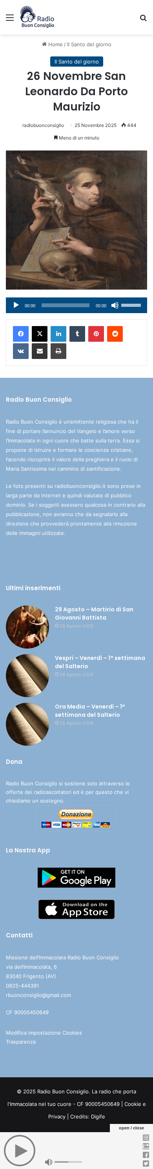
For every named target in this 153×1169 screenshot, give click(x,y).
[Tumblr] (77, 334)
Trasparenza (21, 1042)
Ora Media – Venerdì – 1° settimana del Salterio (90, 711)
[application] (76, 305)
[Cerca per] (143, 20)
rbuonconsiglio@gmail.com (38, 995)
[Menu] (10, 20)
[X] (39, 334)
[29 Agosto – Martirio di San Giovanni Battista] (27, 627)
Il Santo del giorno (89, 44)
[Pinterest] (96, 334)
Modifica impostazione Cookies (44, 1032)
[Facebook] (21, 334)
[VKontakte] (21, 351)
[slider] (132, 304)
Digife (98, 1116)
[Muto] (115, 305)
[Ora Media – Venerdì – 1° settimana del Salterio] (27, 724)
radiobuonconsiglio (43, 125)
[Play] (16, 305)
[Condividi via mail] (39, 351)
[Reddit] (115, 334)
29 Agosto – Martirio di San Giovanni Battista (94, 613)
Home (55, 44)
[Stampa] (58, 351)
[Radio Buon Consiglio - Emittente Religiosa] (37, 17)
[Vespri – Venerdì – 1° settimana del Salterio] (27, 675)
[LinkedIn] (58, 334)
